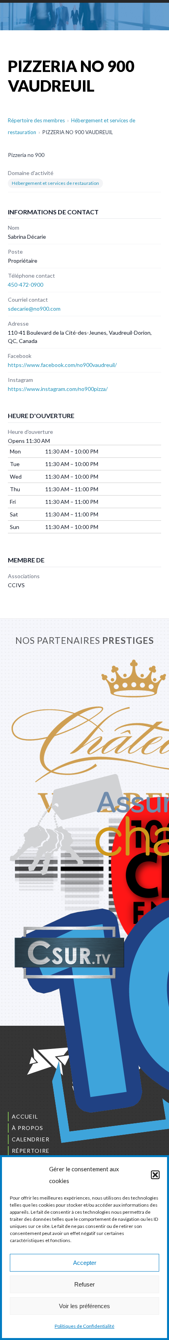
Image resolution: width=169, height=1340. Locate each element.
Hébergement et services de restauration (55, 183)
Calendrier (31, 1139)
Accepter (84, 1262)
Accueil (25, 1116)
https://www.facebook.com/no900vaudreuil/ (62, 364)
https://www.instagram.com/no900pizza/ (58, 388)
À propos (27, 1127)
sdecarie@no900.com (34, 308)
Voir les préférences (84, 1306)
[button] (155, 1175)
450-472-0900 (25, 284)
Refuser (84, 1284)
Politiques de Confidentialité (84, 1326)
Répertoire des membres (36, 120)
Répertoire (31, 1150)
